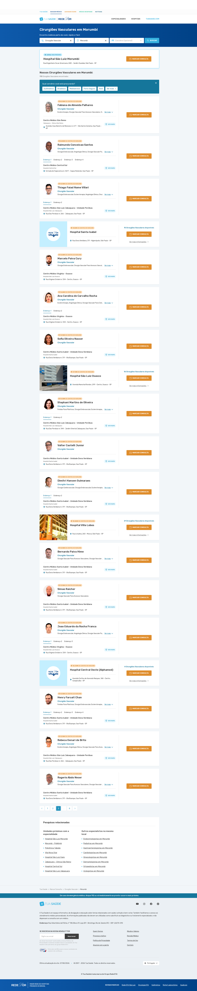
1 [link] (47, 808)
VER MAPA (111, 124)
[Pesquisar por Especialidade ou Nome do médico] (70, 40)
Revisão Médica (132, 936)
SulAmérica (49, 89)
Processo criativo (99, 936)
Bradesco (62, 89)
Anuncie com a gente (101, 945)
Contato (130, 945)
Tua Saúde (44, 12)
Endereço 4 (79, 160)
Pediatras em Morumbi (93, 843)
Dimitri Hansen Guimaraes (74, 480)
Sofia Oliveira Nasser (70, 338)
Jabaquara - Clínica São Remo (53, 123)
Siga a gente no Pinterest (158, 904)
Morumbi (83, 889)
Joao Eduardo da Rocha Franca (77, 626)
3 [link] (58, 808)
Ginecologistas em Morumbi (95, 857)
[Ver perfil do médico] (49, 106)
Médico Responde (85, 12)
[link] (42, 808)
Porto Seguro (89, 89)
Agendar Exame (70, 12)
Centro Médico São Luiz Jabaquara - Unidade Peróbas (68, 208)
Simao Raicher (66, 589)
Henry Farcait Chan (70, 697)
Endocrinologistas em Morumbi (96, 839)
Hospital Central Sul (49, 168)
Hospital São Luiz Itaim (55, 857)
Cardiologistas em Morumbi (95, 853)
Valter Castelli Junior (71, 445)
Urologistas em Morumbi (93, 871)
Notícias (98, 12)
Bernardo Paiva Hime (71, 551)
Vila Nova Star (51, 853)
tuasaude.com (152, 19)
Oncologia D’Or (143, 985)
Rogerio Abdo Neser (70, 777)
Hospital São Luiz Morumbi (61, 59)
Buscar (153, 41)
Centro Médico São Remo (54, 120)
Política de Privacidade (101, 941)
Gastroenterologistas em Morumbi (98, 848)
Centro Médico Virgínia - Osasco (57, 274)
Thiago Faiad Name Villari (73, 187)
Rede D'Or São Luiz (128, 985)
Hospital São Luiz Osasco (51, 276)
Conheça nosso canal (137, 904)
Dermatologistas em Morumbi (96, 862)
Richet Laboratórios (170, 985)
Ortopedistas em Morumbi (94, 866)
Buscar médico (56, 12)
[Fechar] (156, 83)
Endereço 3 (68, 160)
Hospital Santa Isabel (50, 355)
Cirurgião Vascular (71, 889)
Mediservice (75, 89)
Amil (101, 89)
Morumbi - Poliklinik (53, 843)
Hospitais (135, 19)
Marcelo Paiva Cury (70, 258)
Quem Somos (98, 931)
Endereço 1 (47, 160)
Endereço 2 (58, 160)
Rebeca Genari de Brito (72, 740)
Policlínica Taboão (52, 848)
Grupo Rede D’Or (111, 974)
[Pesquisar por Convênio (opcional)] (140, 40)
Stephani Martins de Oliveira (75, 402)
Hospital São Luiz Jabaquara (52, 211)
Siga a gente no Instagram (144, 904)
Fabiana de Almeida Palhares (75, 105)
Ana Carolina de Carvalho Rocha (77, 295)
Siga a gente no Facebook (151, 904)
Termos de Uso (132, 941)
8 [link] (69, 808)
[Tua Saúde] (50, 904)
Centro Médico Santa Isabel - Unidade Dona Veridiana (67, 352)
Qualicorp (183, 985)
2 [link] (52, 808)
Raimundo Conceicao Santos (75, 144)
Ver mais (110, 89)
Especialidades (118, 19)
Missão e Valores (133, 931)
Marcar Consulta (56, 889)
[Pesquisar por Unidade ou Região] (105, 40)
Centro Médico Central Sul (55, 165)
